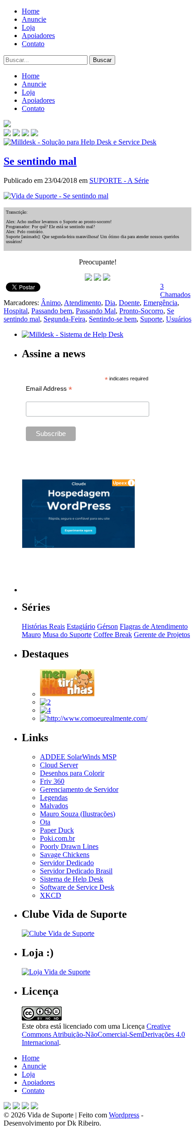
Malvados (54, 806)
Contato (33, 44)
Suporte (151, 319)
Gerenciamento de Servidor (79, 789)
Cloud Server (59, 765)
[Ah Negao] (45, 710)
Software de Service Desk (77, 887)
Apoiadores (38, 35)
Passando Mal (96, 311)
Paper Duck (57, 830)
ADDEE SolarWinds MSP (78, 757)
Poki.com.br (57, 838)
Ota (45, 822)
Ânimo (51, 303)
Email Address (49, 388)
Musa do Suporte (67, 634)
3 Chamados (175, 290)
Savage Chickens (64, 854)
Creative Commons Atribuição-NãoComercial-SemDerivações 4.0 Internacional (103, 1034)
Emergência (160, 303)
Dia (110, 303)
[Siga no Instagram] (34, 1107)
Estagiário (81, 626)
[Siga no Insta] (7, 134)
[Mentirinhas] (67, 694)
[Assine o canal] (34, 134)
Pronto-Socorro (141, 311)
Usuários (178, 319)
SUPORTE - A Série (119, 180)
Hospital (16, 311)
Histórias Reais (43, 626)
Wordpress (124, 1115)
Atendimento (82, 303)
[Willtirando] (45, 702)
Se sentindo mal (40, 161)
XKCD (50, 895)
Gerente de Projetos (162, 634)
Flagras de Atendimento (154, 626)
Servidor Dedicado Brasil (76, 871)
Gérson (107, 626)
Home (30, 11)
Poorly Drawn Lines (69, 846)
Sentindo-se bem (112, 319)
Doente (129, 303)
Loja (28, 27)
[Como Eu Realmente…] (93, 718)
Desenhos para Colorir (72, 773)
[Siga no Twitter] (25, 134)
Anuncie (34, 19)
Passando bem (51, 311)
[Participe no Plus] (25, 1107)
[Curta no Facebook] (16, 134)
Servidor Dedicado (67, 863)
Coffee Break (112, 634)
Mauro (31, 634)
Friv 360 (52, 781)
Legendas (54, 797)
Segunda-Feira (64, 319)
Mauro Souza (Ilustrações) (77, 814)
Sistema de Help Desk (71, 879)
